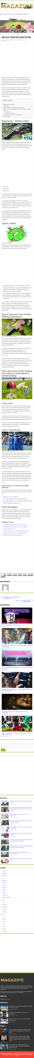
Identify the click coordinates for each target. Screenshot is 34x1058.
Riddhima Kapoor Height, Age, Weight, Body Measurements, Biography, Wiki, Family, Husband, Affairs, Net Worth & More (19, 1038)
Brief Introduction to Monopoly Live (11, 625)
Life (3, 902)
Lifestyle (4, 904)
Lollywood (4, 907)
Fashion (4, 882)
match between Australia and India (9, 147)
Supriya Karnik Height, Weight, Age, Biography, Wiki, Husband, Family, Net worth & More (19, 1046)
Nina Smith (5, 39)
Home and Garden (6, 897)
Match (20, 575)
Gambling (7, 14)
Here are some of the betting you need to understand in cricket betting (17, 110)
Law (3, 899)
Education (4, 880)
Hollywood (4, 895)
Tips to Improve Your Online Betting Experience (14, 107)
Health (3, 892)
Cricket (15, 575)
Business (4, 875)
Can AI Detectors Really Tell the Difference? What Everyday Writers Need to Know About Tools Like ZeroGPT (21, 809)
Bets (5, 575)
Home (2, 14)
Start (25, 575)
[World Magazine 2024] (17, 5)
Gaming (4, 887)
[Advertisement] (17, 59)
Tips (3, 926)
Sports (26, 39)
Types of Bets (6, 106)
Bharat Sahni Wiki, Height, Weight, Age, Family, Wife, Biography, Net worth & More (20, 1031)
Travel (3, 928)
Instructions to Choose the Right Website (14, 114)
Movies (4, 909)
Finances (4, 885)
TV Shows (4, 931)
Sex (3, 916)
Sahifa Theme (3, 1053)
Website (3, 577)
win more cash (5, 355)
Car (3, 878)
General (4, 890)
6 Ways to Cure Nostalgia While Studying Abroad (23, 600)
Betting (9, 575)
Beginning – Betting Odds (9, 104)
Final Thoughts (7, 116)
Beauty (4, 870)
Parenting (4, 911)
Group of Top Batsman (10, 113)
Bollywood (4, 873)
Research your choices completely (10, 496)
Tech (3, 924)
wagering (30, 575)
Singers (4, 919)
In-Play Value (8, 112)
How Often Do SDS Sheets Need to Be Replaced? (11, 597)
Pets (3, 914)
